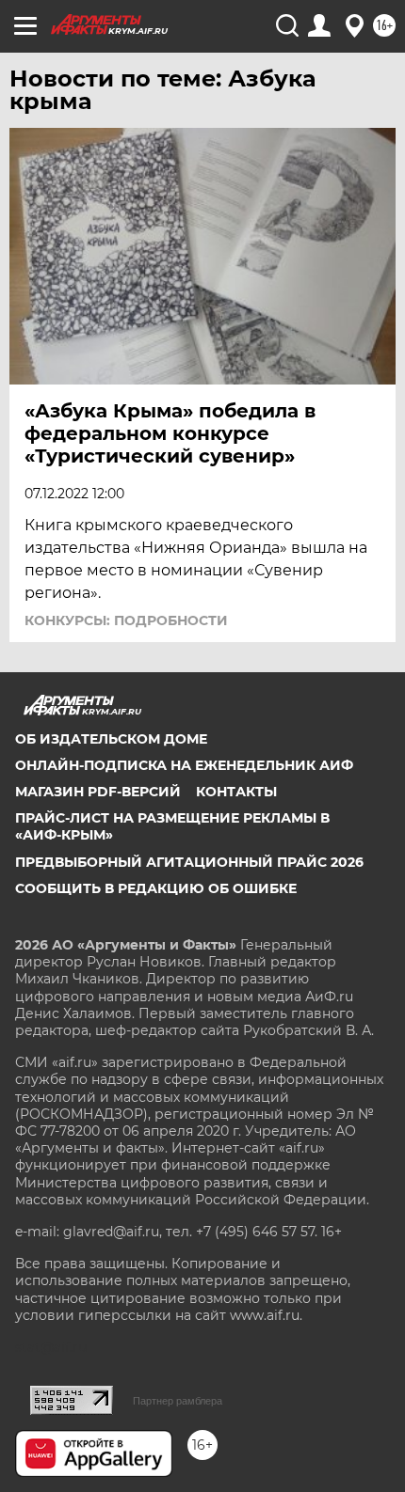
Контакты (236, 791)
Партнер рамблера (177, 1400)
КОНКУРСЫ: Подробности (126, 620)
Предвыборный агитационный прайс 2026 (189, 862)
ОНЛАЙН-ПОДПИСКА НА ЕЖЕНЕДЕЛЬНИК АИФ (184, 765)
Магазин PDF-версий (98, 791)
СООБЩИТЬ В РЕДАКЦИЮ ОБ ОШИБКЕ (156, 888)
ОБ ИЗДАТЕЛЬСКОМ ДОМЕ (111, 738)
